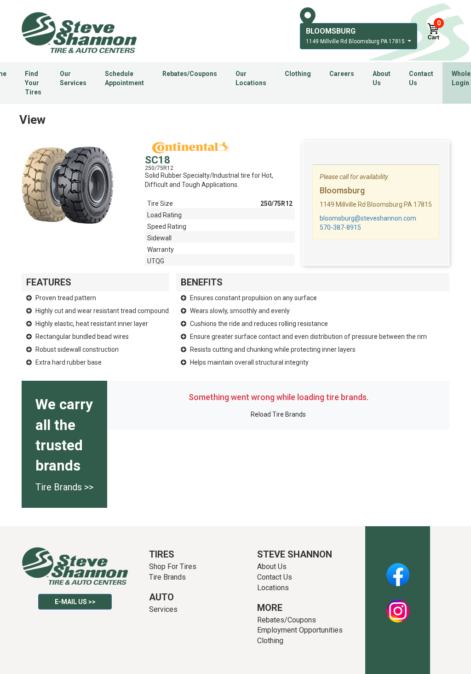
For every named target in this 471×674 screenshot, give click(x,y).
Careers (341, 73)
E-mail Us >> (75, 601)
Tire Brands (167, 577)
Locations (273, 587)
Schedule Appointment (124, 78)
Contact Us (421, 78)
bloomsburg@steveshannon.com (368, 218)
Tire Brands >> (64, 487)
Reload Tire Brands (278, 414)
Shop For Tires (172, 566)
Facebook (397, 569)
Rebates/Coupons (189, 73)
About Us (382, 78)
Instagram (398, 605)
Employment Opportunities (300, 630)
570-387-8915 (340, 227)
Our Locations (251, 78)
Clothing (298, 73)
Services (163, 609)
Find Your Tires (33, 83)
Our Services (73, 78)
